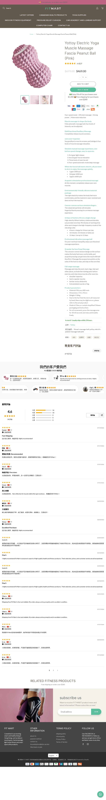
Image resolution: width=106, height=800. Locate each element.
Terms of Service (61, 742)
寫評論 (92, 415)
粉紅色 (96, 337)
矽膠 (89, 337)
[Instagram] (88, 744)
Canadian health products (53, 15)
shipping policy (61, 734)
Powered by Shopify (83, 759)
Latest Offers (27, 15)
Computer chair (44, 25)
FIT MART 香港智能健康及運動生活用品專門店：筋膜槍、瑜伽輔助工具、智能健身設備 (49, 759)
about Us (33, 736)
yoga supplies (79, 15)
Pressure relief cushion (49, 20)
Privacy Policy (60, 739)
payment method (35, 739)
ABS (74, 337)
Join (96, 712)
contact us (64, 25)
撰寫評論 (96, 350)
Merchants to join (36, 747)
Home (31, 34)
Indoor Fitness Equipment (18, 20)
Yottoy (72, 325)
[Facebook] (83, 744)
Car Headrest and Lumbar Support (83, 20)
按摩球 (81, 337)
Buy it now (83, 90)
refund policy (60, 736)
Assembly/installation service (39, 744)
